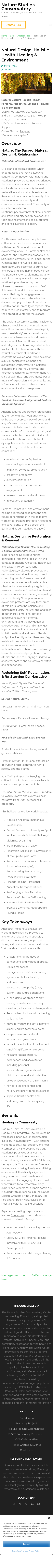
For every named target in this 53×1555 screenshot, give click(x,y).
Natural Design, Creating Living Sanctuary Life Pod (25, 1195)
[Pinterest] (26, 1504)
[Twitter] (20, 1504)
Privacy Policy (34, 1551)
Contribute (26, 1450)
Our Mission (27, 1418)
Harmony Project (26, 1423)
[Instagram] (38, 1504)
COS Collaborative (26, 1439)
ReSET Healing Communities (26, 1428)
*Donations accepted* (14, 135)
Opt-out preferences (20, 1551)
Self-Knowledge (42, 1275)
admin (7, 69)
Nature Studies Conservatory (18, 6)
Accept (26, 1544)
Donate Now (13, 24)
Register (25, 131)
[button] (48, 1518)
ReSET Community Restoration (26, 1434)
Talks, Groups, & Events (26, 1444)
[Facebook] (14, 1504)
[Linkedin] (32, 1504)
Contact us (17, 1215)
